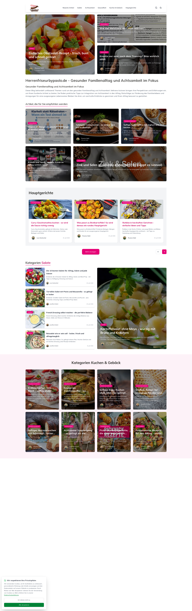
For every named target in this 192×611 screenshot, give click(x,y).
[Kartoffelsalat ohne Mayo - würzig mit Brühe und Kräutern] (131, 308)
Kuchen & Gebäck (115, 8)
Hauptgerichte (131, 8)
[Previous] (158, 251)
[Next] (164, 251)
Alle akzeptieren (24, 605)
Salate (79, 8)
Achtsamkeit (90, 8)
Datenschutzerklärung (11, 595)
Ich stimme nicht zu (24, 600)
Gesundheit (102, 8)
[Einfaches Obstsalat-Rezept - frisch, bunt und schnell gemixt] (60, 44)
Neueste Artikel (68, 8)
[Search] (156, 8)
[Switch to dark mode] (160, 8)
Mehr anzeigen (90, 252)
